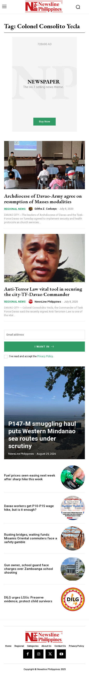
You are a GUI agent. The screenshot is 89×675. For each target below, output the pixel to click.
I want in (42, 346)
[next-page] (78, 374)
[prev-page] (70, 374)
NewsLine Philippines (48, 301)
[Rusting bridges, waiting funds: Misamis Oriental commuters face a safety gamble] (73, 538)
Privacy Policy (45, 356)
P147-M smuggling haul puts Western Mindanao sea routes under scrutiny (42, 435)
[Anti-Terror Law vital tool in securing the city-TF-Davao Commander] (44, 258)
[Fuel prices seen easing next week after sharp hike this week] (73, 477)
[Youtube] (61, 654)
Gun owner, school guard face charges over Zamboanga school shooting (28, 568)
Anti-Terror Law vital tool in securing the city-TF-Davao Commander (43, 291)
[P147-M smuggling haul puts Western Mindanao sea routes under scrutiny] (44, 412)
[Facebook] (27, 654)
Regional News (14, 208)
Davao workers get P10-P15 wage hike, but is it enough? (29, 508)
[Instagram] (38, 654)
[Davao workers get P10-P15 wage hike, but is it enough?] (73, 508)
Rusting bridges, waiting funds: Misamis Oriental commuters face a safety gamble (30, 538)
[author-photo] (31, 209)
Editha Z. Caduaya (46, 208)
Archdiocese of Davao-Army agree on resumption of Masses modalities (43, 198)
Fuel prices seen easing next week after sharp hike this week (29, 477)
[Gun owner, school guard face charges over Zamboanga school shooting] (73, 569)
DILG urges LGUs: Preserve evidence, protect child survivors (28, 599)
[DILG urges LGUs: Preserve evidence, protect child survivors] (73, 599)
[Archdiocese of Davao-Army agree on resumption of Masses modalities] (44, 165)
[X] (50, 654)
